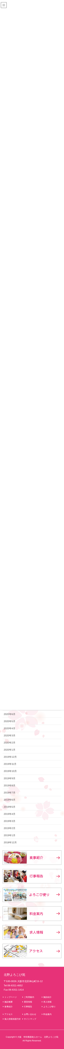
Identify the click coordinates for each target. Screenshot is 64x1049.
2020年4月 (9, 728)
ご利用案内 (29, 997)
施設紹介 (47, 997)
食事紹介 (8, 1007)
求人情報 (47, 1002)
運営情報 (28, 1002)
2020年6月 (9, 714)
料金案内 (47, 1014)
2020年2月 (9, 742)
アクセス (8, 1014)
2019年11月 (10, 764)
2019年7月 (9, 792)
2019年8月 (9, 785)
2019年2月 (9, 828)
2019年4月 (9, 814)
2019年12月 (10, 756)
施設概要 (8, 1002)
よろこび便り (49, 1007)
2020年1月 (9, 749)
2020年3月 (9, 735)
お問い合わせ (30, 1014)
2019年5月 (9, 806)
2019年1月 (9, 835)
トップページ (10, 997)
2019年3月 (9, 821)
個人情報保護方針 (12, 1019)
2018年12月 (10, 842)
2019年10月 (10, 771)
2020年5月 (9, 721)
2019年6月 (9, 799)
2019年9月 (9, 778)
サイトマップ (30, 1019)
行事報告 (28, 1007)
